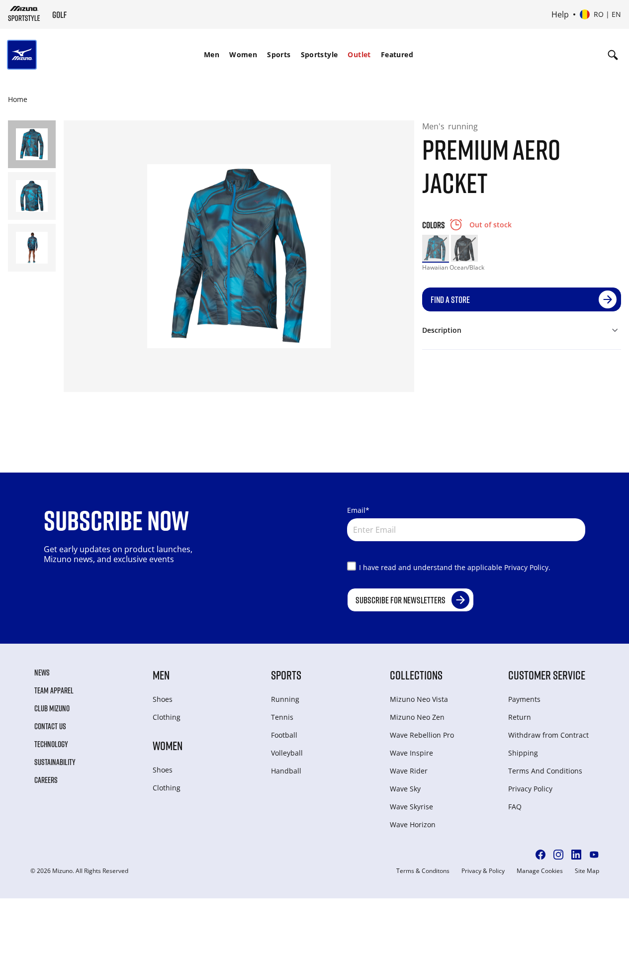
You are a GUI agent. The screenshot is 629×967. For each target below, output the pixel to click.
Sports (278, 54)
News (42, 672)
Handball (286, 770)
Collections (416, 675)
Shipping (523, 753)
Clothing (166, 717)
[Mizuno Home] (24, 13)
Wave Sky (405, 788)
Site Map (587, 871)
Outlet (359, 54)
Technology (51, 744)
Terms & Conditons (422, 871)
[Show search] (613, 55)
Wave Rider (409, 770)
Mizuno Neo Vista (419, 699)
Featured (397, 54)
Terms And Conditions (545, 770)
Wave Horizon (413, 824)
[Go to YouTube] (594, 855)
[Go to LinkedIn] (576, 855)
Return (519, 717)
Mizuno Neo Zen (417, 717)
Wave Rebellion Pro (422, 735)
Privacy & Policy (483, 871)
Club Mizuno (52, 708)
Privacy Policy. (527, 567)
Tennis (282, 717)
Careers (46, 780)
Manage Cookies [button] (540, 871)
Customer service (546, 675)
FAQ (515, 806)
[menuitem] (211, 55)
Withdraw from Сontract (548, 735)
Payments (524, 699)
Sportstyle (319, 54)
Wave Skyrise (411, 806)
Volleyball (287, 753)
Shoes (163, 699)
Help (560, 14)
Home (17, 99)
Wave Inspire (411, 753)
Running (285, 699)
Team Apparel (54, 690)
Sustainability (55, 762)
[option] (435, 248)
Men (211, 54)
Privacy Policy (530, 788)
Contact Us (50, 726)
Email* (358, 510)
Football (284, 735)
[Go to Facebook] (540, 855)
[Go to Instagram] (558, 855)
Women (243, 54)
